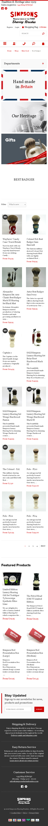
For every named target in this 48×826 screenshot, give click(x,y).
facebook (2, 8)
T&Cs (25, 813)
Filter (3, 204)
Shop (17, 51)
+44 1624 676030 (25, 5)
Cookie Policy (16, 813)
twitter (6, 8)
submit (39, 709)
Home (9, 51)
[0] (43, 44)
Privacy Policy (34, 813)
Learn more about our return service (24, 761)
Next (43, 546)
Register (10, 27)
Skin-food (25, 51)
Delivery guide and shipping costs (24, 735)
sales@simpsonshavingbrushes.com (24, 781)
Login (17, 27)
